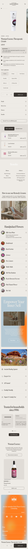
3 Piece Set (14, 83)
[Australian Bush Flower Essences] (14, 4)
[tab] (14, 232)
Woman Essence (7, 483)
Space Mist (14, 78)
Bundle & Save (19, 128)
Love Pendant (11, 143)
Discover (4, 535)
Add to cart (20, 94)
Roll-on (4, 83)
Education (5, 531)
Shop (3, 527)
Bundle (4, 78)
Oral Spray (22, 73)
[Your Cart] (25, 4)
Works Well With (9, 128)
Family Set (5, 87)
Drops (13, 73)
